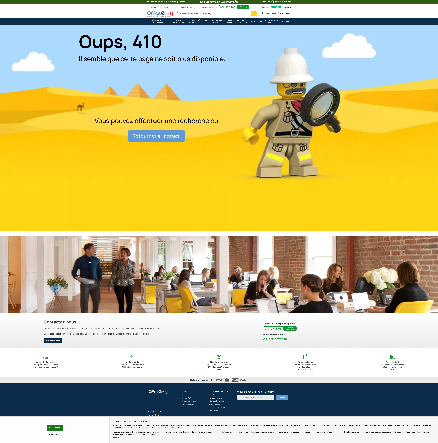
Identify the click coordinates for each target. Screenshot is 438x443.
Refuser (116, 437)
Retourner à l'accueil (156, 135)
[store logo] (160, 14)
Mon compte (271, 14)
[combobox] (217, 13)
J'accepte (55, 427)
